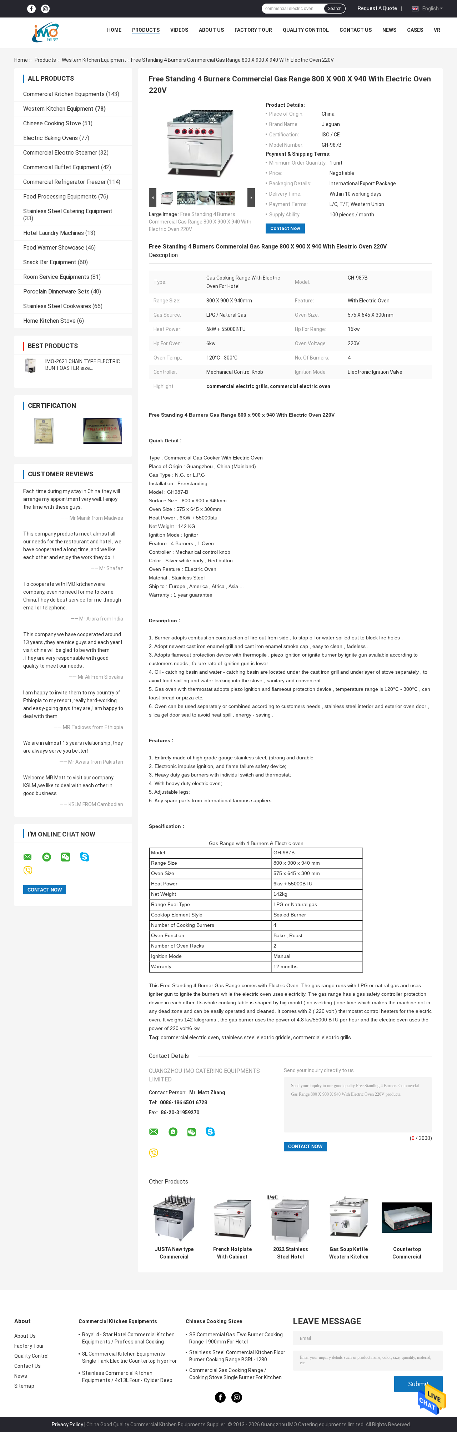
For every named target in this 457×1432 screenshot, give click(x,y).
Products (146, 30)
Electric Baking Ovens (50, 138)
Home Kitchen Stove (49, 320)
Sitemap (24, 1386)
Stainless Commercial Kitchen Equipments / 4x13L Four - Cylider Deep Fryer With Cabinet (127, 1377)
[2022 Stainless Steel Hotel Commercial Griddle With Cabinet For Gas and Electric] (290, 1217)
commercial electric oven (190, 1037)
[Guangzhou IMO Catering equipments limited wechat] (70, 857)
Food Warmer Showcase (53, 247)
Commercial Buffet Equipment (61, 167)
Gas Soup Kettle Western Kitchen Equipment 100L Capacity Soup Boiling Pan (348, 1253)
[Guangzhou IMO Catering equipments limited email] (32, 857)
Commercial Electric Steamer (60, 152)
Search (335, 8)
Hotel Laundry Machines (53, 233)
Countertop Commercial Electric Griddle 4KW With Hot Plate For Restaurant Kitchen (407, 1253)
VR (437, 30)
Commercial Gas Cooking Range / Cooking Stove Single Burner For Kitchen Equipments (235, 1374)
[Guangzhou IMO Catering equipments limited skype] (89, 857)
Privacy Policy (67, 1424)
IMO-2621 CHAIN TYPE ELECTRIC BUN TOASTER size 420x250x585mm (82, 368)
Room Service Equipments (56, 276)
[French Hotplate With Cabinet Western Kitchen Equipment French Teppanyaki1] (232, 1217)
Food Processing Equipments (60, 196)
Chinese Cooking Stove (52, 123)
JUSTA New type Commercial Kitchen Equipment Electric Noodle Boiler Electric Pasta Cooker (174, 1253)
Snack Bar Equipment (49, 262)
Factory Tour (253, 30)
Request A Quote (377, 8)
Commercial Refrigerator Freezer (64, 182)
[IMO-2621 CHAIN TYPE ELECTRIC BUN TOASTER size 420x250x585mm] (30, 364)
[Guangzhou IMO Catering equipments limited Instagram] (45, 8)
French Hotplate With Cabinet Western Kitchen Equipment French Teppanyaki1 (232, 1253)
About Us (211, 30)
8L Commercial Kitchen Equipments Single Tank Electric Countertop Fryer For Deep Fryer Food (129, 1358)
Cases (415, 30)
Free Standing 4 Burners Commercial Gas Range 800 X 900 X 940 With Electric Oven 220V (200, 221)
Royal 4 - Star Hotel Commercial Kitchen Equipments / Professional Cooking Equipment (128, 1339)
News (389, 30)
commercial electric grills (322, 1037)
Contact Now (285, 228)
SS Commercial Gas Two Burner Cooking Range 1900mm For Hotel (236, 1338)
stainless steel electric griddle (256, 1037)
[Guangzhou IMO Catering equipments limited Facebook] (31, 8)
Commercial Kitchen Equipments (64, 94)
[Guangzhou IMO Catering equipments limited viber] (32, 871)
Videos (179, 30)
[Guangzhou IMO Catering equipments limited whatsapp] (51, 857)
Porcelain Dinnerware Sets (56, 291)
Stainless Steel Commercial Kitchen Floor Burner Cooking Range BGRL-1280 (237, 1356)
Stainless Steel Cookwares (57, 306)
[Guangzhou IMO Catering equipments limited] (45, 31)
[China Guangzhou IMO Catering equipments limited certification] (43, 431)
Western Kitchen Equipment (94, 60)
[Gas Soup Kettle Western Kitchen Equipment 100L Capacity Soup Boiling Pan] (348, 1217)
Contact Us (356, 30)
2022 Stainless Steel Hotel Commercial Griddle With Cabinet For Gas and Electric (290, 1253)
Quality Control (306, 30)
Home (114, 30)
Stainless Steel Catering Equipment (67, 211)
